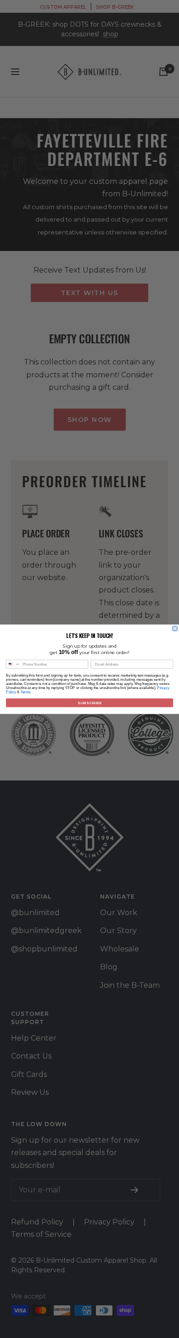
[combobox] (13, 664)
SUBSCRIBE (90, 702)
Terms (26, 691)
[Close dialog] (175, 628)
